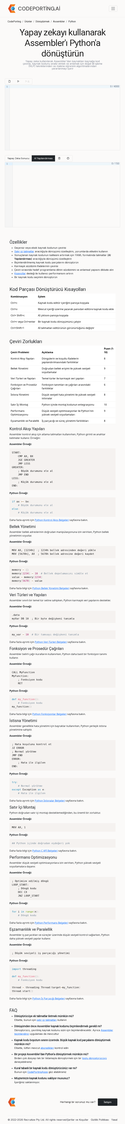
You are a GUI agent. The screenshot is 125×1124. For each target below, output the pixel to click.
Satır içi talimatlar (24, 251)
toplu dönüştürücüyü (94, 1058)
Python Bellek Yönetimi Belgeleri (50, 588)
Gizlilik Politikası (100, 1119)
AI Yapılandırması (43, 158)
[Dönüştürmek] (18, 81)
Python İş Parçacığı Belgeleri (48, 998)
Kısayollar (20, 273)
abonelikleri (47, 1047)
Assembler (59, 21)
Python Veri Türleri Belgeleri (51, 642)
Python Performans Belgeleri (51, 922)
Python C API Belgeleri (45, 850)
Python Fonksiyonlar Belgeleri (49, 714)
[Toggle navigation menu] (113, 9)
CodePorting (14, 21)
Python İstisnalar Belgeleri (50, 800)
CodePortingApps (37, 1072)
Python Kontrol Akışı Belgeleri (52, 520)
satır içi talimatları (47, 1019)
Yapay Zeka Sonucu (18, 158)
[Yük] (9, 81)
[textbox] (65, 117)
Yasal (114, 1119)
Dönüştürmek (43, 21)
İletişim (107, 1102)
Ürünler (28, 21)
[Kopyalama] (59, 158)
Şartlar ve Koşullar (77, 1119)
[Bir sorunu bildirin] (68, 158)
